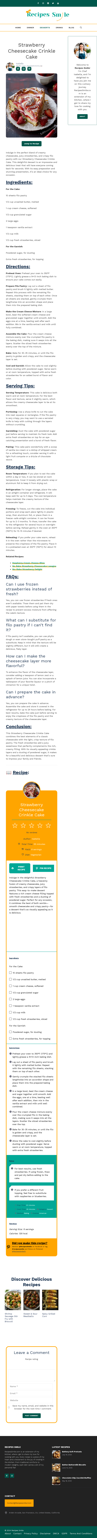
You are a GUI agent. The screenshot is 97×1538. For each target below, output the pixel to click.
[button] (81, 27)
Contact (17, 1533)
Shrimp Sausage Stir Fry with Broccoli (11, 1318)
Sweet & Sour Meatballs (30, 1315)
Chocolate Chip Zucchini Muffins (76, 1478)
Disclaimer (45, 1533)
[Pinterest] (48, 3)
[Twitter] (53, 3)
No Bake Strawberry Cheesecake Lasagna (34, 566)
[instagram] (24, 69)
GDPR (64, 1533)
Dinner (30, 27)
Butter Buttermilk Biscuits (74, 1465)
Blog (71, 27)
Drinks (59, 27)
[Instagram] (43, 3)
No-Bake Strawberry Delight (27, 569)
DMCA (56, 1533)
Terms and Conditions (81, 1533)
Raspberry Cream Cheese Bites (28, 563)
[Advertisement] (31, 932)
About (82, 116)
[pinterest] (29, 69)
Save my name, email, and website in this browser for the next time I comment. (32, 1407)
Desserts (45, 27)
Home (18, 27)
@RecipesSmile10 (19, 1251)
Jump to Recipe (31, 144)
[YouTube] (58, 3)
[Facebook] (38, 3)
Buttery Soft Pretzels (72, 1452)
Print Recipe (21, 868)
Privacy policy (31, 1533)
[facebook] (18, 69)
